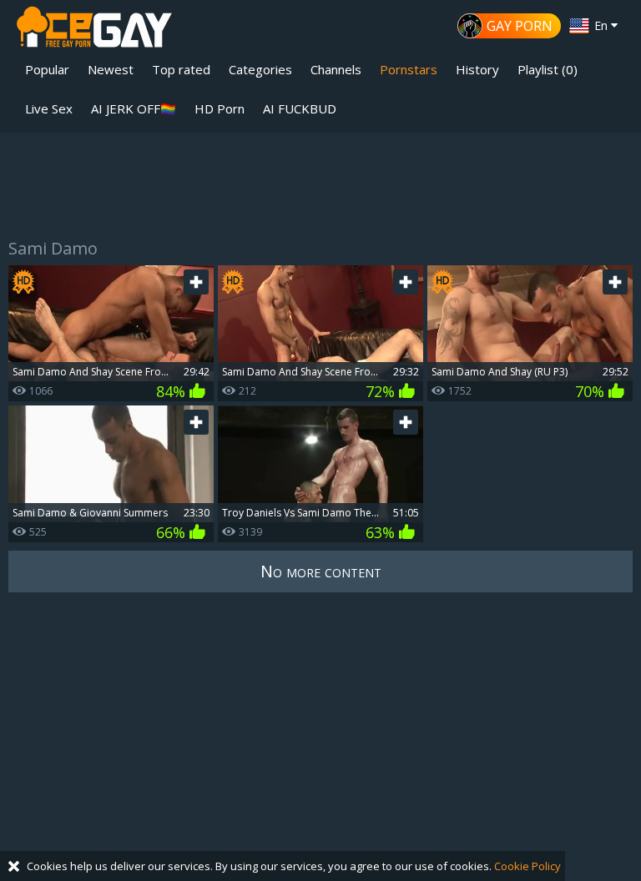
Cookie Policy (527, 865)
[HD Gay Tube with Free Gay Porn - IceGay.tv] (94, 30)
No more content (320, 571)
